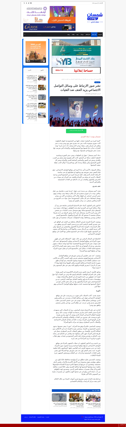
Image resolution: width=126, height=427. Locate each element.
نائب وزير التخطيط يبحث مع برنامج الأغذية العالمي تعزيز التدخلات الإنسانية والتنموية (93, 404)
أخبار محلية (94, 34)
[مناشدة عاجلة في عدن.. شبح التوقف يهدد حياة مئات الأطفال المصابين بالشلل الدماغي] (42, 105)
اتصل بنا (47, 417)
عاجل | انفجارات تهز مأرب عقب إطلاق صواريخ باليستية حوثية (31, 97)
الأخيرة (29, 70)
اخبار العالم (88, 34)
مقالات (73, 34)
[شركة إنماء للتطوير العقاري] (76, 42)
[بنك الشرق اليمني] (76, 61)
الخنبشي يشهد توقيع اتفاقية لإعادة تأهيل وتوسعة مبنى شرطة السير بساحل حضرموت (77, 404)
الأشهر (42, 70)
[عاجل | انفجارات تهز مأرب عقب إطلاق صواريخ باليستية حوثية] (59, 397)
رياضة (68, 34)
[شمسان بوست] (95, 17)
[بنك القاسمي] (36, 62)
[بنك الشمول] (76, 50)
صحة (77, 34)
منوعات (82, 34)
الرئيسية (100, 34)
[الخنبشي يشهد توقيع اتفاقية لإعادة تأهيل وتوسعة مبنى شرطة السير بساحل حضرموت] (76, 397)
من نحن (26, 417)
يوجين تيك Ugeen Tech (89, 419)
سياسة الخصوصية (40, 417)
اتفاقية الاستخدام (32, 417)
